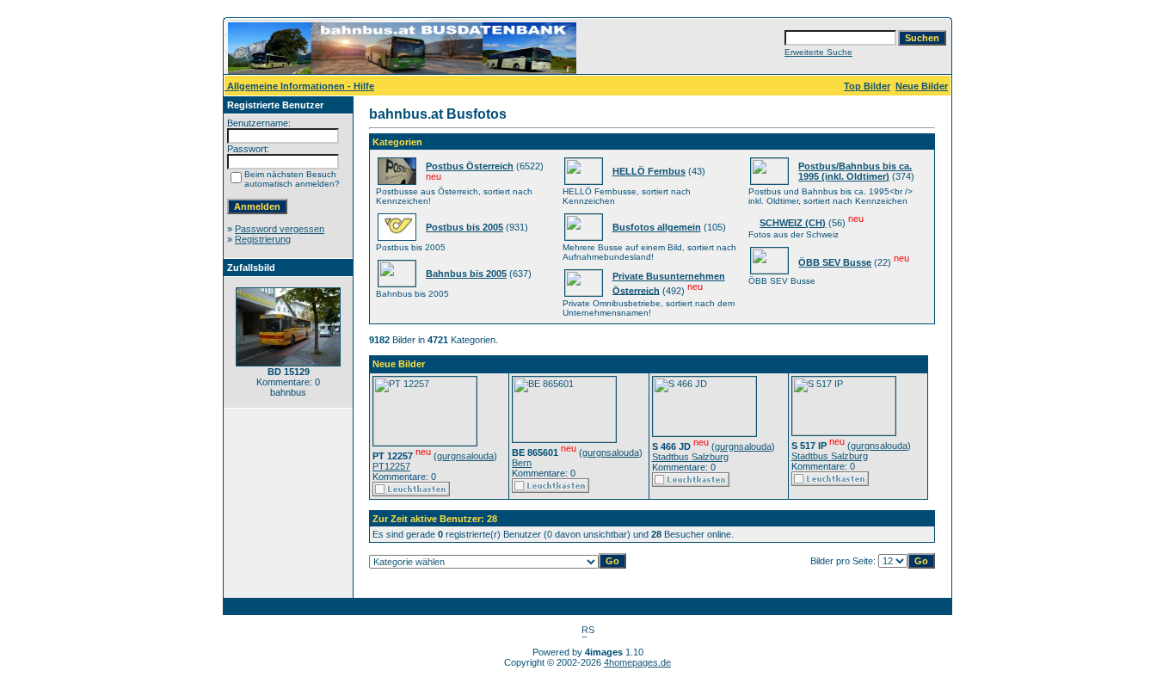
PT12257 (391, 466)
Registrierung (263, 239)
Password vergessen (279, 229)
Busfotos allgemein (656, 227)
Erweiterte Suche (818, 52)
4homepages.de (637, 662)
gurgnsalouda (465, 456)
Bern (522, 463)
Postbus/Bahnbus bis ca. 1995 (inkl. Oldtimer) (855, 171)
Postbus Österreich (470, 166)
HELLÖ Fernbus (649, 171)
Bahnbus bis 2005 (466, 273)
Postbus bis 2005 (464, 227)
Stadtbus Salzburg (690, 457)
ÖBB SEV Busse (834, 262)
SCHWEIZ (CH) (793, 223)
